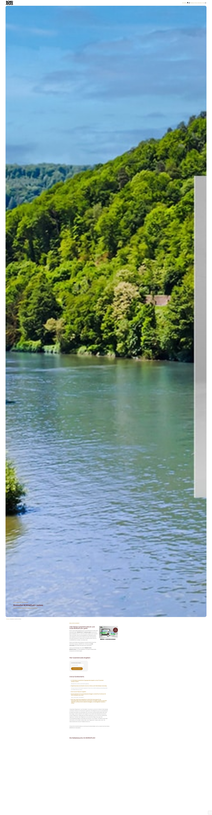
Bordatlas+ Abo (201, 2)
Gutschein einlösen (77, 668)
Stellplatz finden (193, 2)
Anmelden (184, 2)
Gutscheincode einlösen (76, 662)
